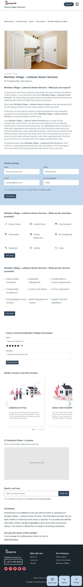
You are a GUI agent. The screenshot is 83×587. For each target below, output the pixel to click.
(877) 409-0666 (31, 523)
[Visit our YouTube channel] (6, 568)
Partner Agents (61, 557)
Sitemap (33, 563)
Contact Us (34, 560)
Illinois (31, 21)
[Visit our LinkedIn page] (24, 568)
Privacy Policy (38, 578)
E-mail (6, 178)
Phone (45, 167)
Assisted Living (21, 21)
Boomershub (8, 21)
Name (6, 167)
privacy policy (46, 190)
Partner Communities (63, 560)
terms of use (32, 190)
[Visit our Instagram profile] (10, 568)
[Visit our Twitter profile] (15, 568)
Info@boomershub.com (12, 557)
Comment (9, 351)
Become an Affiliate (62, 563)
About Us (33, 557)
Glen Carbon (40, 21)
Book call (63, 493)
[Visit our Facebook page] (19, 568)
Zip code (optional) (49, 178)
